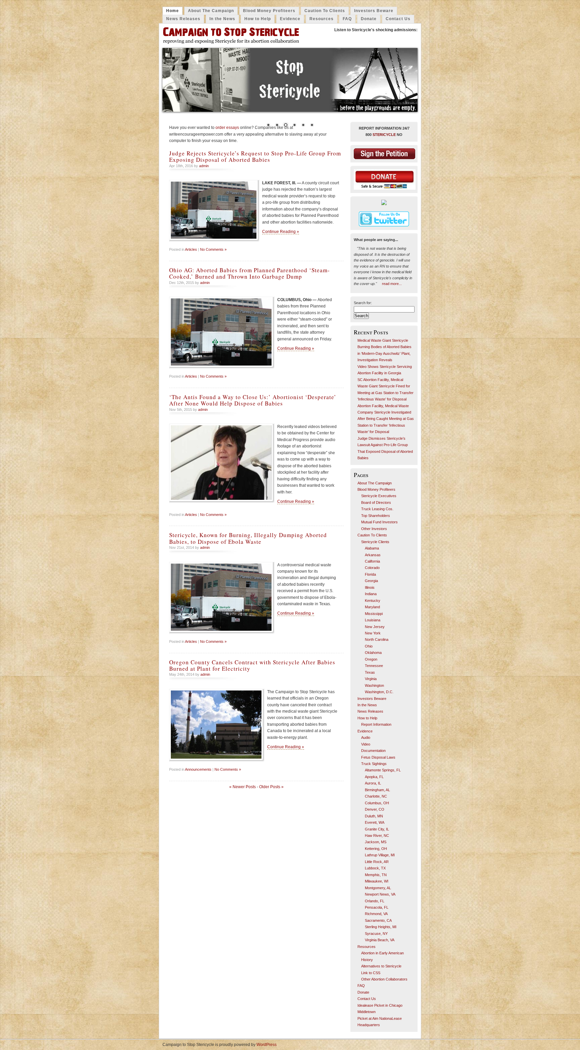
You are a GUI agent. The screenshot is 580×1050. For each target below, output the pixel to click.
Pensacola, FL (376, 907)
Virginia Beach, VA (379, 940)
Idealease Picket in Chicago (379, 1005)
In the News (222, 18)
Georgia (371, 581)
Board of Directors (376, 502)
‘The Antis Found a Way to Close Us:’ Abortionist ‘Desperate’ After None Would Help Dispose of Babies (252, 400)
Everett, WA (374, 822)
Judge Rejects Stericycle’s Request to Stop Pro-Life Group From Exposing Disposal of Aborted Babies (255, 156)
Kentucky (372, 601)
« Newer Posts (242, 786)
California (372, 561)
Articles (191, 249)
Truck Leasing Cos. (377, 509)
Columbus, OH (377, 803)
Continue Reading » (280, 231)
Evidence (290, 18)
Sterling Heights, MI (380, 927)
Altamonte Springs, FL (383, 770)
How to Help (257, 18)
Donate (369, 18)
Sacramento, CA (378, 920)
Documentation (373, 751)
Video (365, 744)
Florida (370, 574)
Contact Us (398, 18)
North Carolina (376, 639)
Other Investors (374, 529)
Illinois (370, 587)
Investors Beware (373, 10)
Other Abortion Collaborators (384, 979)
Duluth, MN (374, 816)
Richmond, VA (376, 914)
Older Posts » (271, 786)
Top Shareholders (375, 516)
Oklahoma (373, 653)
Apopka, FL (374, 777)
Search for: (363, 303)
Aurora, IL (373, 783)
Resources (321, 18)
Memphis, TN (376, 875)
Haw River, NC (377, 835)
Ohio (369, 646)
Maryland (372, 607)
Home (172, 10)
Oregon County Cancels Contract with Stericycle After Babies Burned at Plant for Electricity (252, 665)
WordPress (266, 1044)
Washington (374, 685)
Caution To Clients (324, 10)
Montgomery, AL (378, 888)
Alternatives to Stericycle (381, 966)
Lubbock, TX (375, 868)
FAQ (347, 18)
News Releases (183, 18)
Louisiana (372, 620)
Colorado (372, 568)
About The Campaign (211, 10)
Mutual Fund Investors (379, 522)
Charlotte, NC (376, 796)
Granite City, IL (377, 829)
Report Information (376, 724)
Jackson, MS (375, 842)
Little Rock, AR (377, 862)
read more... (392, 284)
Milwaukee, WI (376, 881)
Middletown (366, 1012)
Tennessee (374, 666)
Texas (370, 672)
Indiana (371, 594)
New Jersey (375, 627)
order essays (227, 127)
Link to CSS (370, 973)
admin (204, 166)
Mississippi (374, 614)
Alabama (372, 548)
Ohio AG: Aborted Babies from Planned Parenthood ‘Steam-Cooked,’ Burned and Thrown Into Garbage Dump (249, 273)
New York (373, 633)
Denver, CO (374, 809)
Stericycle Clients (375, 542)
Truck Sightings (374, 764)
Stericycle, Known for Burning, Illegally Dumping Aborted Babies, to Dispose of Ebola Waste (248, 538)
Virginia (371, 679)
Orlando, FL (374, 901)
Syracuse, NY (376, 934)
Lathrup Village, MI (380, 855)
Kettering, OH (376, 849)
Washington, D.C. (379, 692)
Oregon (371, 659)
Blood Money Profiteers (269, 10)
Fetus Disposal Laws (378, 757)
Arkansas (373, 555)
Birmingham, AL (377, 790)
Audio (365, 737)
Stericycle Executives (378, 496)
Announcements (198, 769)
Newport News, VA (380, 894)
